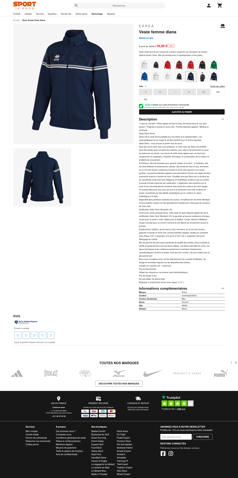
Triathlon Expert (124, 467)
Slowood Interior (125, 447)
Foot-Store (96, 447)
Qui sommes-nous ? (65, 431)
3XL (218, 92)
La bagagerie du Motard (103, 464)
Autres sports (81, 13)
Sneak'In (121, 454)
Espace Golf (97, 444)
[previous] (231, 363)
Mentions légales (64, 444)
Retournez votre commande (138, 409)
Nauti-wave (122, 431)
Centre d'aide (32, 434)
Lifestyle (28, 13)
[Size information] (146, 86)
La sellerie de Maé (100, 467)
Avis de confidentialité (66, 454)
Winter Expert (123, 474)
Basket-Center (98, 431)
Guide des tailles (217, 86)
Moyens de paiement (66, 447)
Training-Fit (122, 460)
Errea (146, 26)
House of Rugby (99, 460)
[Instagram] (171, 454)
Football (16, 13)
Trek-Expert (122, 464)
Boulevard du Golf (100, 434)
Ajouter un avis (146, 37)
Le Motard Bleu (98, 470)
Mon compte (32, 431)
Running (40, 13)
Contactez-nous (58, 407)
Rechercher (119, 5)
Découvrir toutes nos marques (119, 383)
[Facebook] (163, 454)
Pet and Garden (124, 444)
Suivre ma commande (36, 437)
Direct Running (98, 437)
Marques (111, 13)
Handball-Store (98, 457)
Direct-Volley (97, 441)
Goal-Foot (96, 454)
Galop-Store (97, 451)
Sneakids (121, 457)
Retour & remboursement (68, 441)
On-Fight (121, 434)
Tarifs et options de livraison (69, 451)
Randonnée (66, 13)
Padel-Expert (123, 437)
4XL (145, 99)
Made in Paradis (99, 474)
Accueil (16, 20)
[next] (236, 363)
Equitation (52, 13)
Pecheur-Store (124, 441)
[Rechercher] (76, 5)
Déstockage (97, 13)
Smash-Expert (124, 451)
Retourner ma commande (38, 441)
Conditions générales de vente (71, 437)
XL (189, 92)
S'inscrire (202, 436)
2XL (203, 92)
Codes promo (32, 444)
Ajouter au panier (182, 112)
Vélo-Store (122, 470)
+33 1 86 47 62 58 (59, 416)
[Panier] (220, 5)
